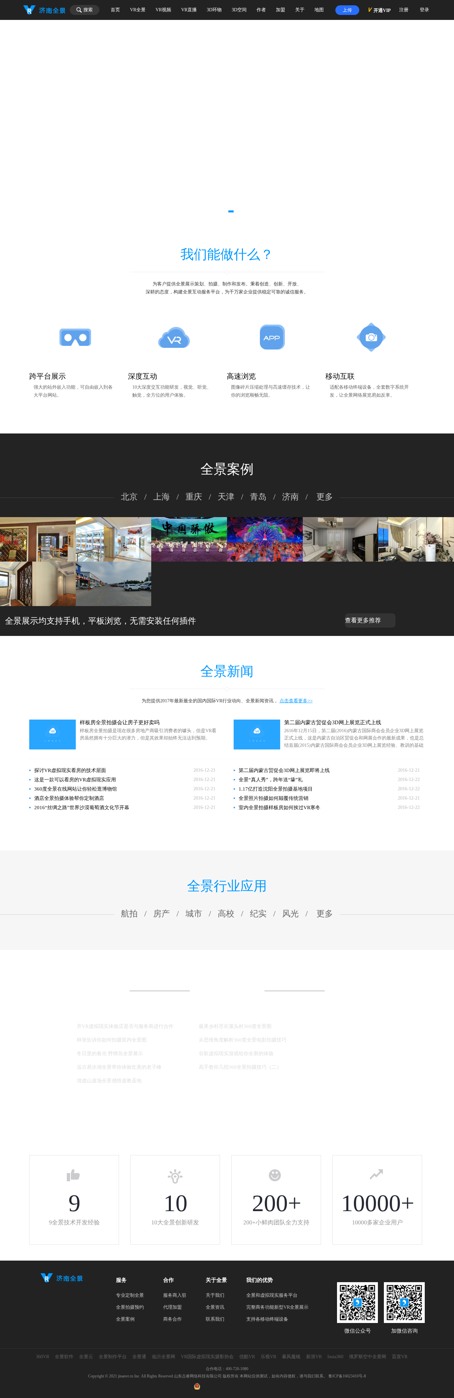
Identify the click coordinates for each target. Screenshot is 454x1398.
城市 (193, 913)
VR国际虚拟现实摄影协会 (207, 1356)
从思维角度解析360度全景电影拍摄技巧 (242, 1040)
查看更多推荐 (363, 620)
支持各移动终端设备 (267, 1319)
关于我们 (215, 1295)
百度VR (399, 1356)
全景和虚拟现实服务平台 (271, 1295)
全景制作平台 (113, 1356)
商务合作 (172, 1319)
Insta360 (335, 1356)
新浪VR (314, 1356)
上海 (161, 496)
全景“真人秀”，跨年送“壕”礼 (271, 779)
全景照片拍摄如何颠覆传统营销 (273, 798)
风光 (290, 913)
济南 (290, 496)
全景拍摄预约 (130, 1307)
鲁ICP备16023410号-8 (347, 1376)
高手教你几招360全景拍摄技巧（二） (240, 1067)
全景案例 (125, 1319)
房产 (161, 913)
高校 (226, 913)
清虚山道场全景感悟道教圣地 (109, 1080)
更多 (324, 496)
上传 (347, 10)
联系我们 (215, 1319)
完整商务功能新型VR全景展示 (277, 1307)
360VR (42, 1356)
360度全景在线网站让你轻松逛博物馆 (75, 789)
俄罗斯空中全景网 (367, 1356)
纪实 (258, 913)
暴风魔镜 (291, 1356)
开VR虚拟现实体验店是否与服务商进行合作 (125, 1026)
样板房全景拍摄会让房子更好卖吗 (120, 722)
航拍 (129, 913)
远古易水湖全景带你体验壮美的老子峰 (119, 1067)
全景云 (86, 1356)
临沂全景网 (163, 1356)
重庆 (193, 496)
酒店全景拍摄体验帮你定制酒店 (69, 798)
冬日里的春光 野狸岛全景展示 (110, 1053)
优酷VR (247, 1356)
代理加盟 (172, 1307)
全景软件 (64, 1356)
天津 (226, 496)
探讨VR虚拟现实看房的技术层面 (70, 770)
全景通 (139, 1356)
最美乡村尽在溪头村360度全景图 (235, 1026)
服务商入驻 (174, 1295)
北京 (129, 496)
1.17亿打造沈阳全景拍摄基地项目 (276, 789)
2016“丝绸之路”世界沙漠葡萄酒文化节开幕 (81, 807)
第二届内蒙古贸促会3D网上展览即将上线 (284, 770)
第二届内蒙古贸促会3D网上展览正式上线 (332, 722)
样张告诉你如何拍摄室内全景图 (112, 1040)
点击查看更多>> (296, 700)
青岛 (258, 496)
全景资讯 (215, 1307)
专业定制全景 (130, 1295)
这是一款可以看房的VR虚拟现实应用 (75, 779)
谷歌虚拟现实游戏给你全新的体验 (236, 1053)
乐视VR (268, 1356)
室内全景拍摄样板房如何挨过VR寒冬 (279, 807)
